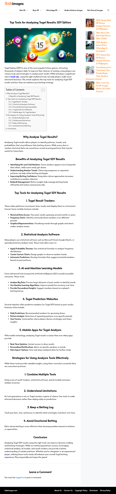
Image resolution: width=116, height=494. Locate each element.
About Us (58, 490)
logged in (20, 477)
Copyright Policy (81, 490)
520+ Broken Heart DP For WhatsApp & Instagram (102, 46)
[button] (108, 10)
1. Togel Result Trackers (19, 102)
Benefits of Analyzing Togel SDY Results (24, 96)
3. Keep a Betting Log (19, 123)
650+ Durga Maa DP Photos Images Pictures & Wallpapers (103, 24)
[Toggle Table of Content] (41, 90)
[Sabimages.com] (14, 3)
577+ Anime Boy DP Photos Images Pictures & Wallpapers (103, 59)
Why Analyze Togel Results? (18, 93)
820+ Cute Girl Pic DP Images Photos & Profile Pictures (103, 87)
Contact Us (68, 490)
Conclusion (12, 128)
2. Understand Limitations (21, 120)
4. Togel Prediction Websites (21, 110)
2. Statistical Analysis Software (23, 104)
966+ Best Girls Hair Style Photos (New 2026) (103, 35)
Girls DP (22, 10)
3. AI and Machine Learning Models (24, 107)
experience (9, 457)
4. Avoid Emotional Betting (21, 126)
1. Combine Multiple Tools (20, 118)
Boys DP (36, 10)
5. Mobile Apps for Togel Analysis (24, 112)
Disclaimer (94, 490)
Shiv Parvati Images (95, 10)
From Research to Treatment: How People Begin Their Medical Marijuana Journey (98, 73)
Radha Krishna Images (74, 10)
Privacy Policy (105, 490)
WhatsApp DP (51, 10)
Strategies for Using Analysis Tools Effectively (25, 115)
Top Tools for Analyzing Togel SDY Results (24, 99)
